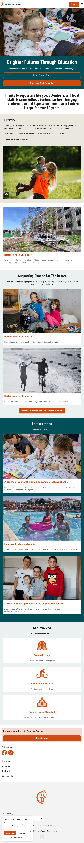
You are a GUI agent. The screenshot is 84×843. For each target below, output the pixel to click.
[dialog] (17, 828)
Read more (18, 829)
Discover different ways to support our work (42, 410)
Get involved (7, 771)
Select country (7, 814)
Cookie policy (52, 831)
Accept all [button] (10, 833)
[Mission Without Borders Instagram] (11, 752)
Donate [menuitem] (74, 4)
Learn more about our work (18, 139)
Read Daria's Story (42, 75)
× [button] (30, 818)
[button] (17, 837)
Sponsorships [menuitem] (7, 776)
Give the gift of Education (42, 83)
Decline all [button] (24, 833)
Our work (5, 761)
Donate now (42, 738)
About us (5, 766)
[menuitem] (12, 4)
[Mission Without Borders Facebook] (4, 752)
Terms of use (39, 831)
